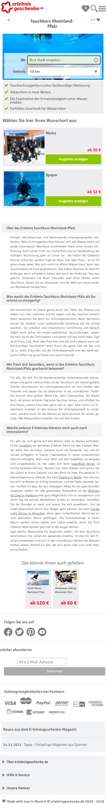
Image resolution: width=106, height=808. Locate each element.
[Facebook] (8, 632)
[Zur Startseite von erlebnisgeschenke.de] (23, 7)
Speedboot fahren (83, 464)
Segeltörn (25, 446)
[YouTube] (42, 632)
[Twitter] (19, 632)
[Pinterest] (30, 632)
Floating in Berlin (70, 477)
